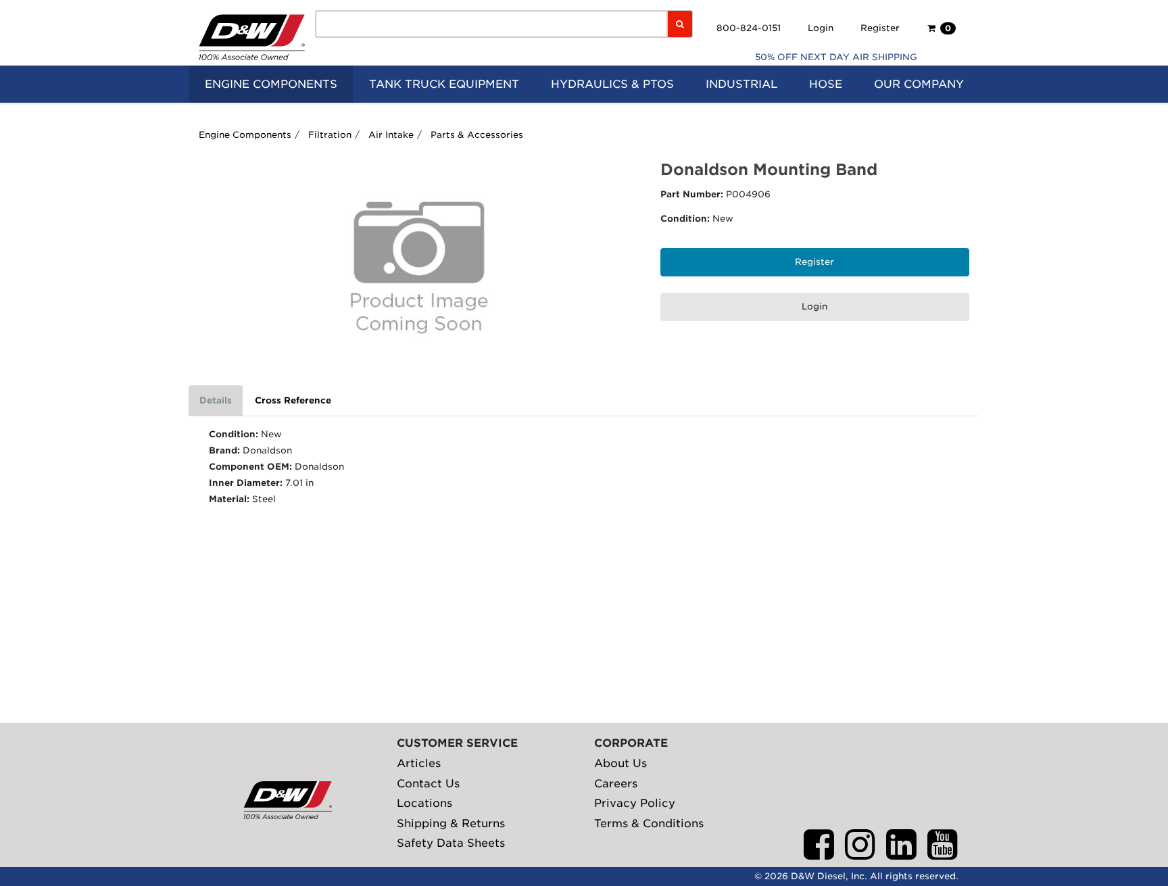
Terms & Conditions (649, 823)
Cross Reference (293, 400)
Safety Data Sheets (451, 843)
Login (820, 28)
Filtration (329, 135)
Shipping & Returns (451, 823)
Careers (615, 783)
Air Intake (391, 135)
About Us (620, 763)
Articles (419, 763)
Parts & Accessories (477, 135)
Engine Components (245, 135)
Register (880, 28)
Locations (424, 803)
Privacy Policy (634, 803)
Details (215, 400)
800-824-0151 (748, 28)
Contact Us (428, 783)
